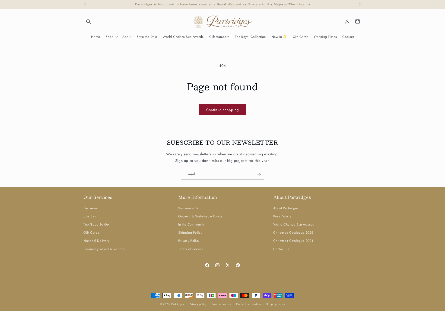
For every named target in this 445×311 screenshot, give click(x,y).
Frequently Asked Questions (104, 249)
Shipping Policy (190, 232)
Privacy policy (198, 304)
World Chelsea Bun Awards (293, 224)
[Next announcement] (360, 4)
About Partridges (286, 208)
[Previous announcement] (85, 4)
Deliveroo (90, 208)
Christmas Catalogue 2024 (293, 240)
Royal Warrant (283, 216)
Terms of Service (190, 249)
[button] (88, 21)
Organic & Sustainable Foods (200, 216)
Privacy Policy (188, 240)
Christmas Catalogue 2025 (293, 232)
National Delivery (96, 240)
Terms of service (222, 304)
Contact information (248, 304)
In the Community (191, 224)
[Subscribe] (259, 174)
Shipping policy (275, 304)
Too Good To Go (96, 224)
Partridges (177, 304)
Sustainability (188, 208)
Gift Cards (91, 232)
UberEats (90, 216)
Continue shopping (222, 109)
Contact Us (281, 249)
